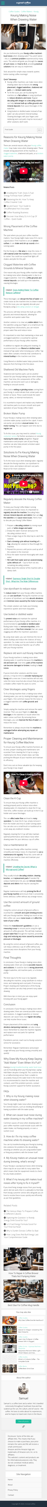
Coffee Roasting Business (17, 212)
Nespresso (21, 1348)
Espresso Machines (35, 1346)
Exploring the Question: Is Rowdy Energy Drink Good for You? (19, 1219)
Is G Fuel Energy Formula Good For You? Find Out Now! (20, 1225)
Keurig (36, 11)
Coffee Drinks (22, 1346)
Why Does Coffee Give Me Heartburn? (30, 1320)
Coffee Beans (22, 1366)
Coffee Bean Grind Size (26, 1368)
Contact (11, 1495)
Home (10, 1479)
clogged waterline (10, 153)
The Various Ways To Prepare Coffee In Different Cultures (21, 1212)
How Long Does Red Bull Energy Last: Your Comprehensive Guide (21, 1236)
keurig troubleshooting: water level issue (26, 1067)
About (10, 1485)
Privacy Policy (13, 1490)
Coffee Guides (14, 11)
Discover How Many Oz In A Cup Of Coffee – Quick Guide (20, 217)
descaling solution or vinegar (28, 307)
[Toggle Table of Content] (38, 130)
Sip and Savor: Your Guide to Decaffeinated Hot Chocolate (17, 207)
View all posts (23, 1421)
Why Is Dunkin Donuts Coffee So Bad (22, 1230)
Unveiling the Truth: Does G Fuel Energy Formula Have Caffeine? (19, 194)
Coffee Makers (26, 11)
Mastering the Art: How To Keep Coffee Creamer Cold (19, 200)
